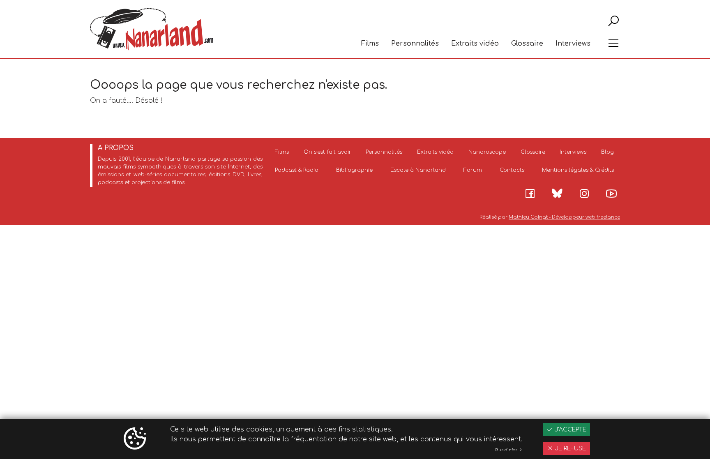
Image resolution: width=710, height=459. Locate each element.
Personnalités (415, 43)
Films (370, 43)
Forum (472, 170)
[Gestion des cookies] (135, 439)
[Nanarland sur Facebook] (530, 193)
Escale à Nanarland (418, 170)
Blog (607, 152)
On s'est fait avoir (327, 152)
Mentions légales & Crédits (578, 170)
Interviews (573, 43)
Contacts (512, 170)
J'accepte (569, 430)
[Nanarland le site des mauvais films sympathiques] (151, 29)
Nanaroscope (487, 152)
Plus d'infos (507, 450)
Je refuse (569, 448)
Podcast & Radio (296, 170)
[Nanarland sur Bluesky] (557, 193)
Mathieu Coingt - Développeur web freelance (564, 217)
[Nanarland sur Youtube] (611, 193)
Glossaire (527, 43)
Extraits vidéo (475, 43)
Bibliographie (354, 170)
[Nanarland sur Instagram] (584, 193)
